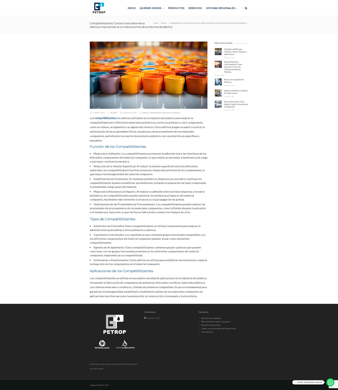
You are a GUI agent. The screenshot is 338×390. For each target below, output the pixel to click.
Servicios (195, 8)
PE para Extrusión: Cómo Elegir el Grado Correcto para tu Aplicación (236, 104)
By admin (114, 113)
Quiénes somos (150, 8)
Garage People (96, 385)
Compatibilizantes (155, 113)
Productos (176, 8)
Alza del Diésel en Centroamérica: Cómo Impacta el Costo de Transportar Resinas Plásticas (233, 67)
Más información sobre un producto (215, 321)
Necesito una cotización (211, 318)
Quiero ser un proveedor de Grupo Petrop (218, 328)
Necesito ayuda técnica (210, 325)
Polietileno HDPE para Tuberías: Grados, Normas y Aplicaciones (235, 51)
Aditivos (145, 113)
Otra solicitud (207, 332)
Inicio (132, 8)
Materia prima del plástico (171, 113)
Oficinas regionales (220, 8)
